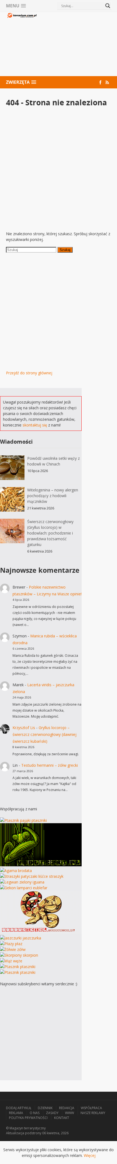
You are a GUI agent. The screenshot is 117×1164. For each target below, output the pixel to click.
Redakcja (66, 1108)
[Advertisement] (74, 44)
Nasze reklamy (93, 1113)
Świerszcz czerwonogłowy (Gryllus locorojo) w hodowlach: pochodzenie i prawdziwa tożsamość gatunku (50, 533)
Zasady (52, 1113)
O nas (34, 1113)
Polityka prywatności (28, 1117)
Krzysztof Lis (24, 727)
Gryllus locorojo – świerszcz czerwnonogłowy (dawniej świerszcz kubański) (44, 734)
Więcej (90, 1155)
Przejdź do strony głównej (29, 372)
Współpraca (91, 1108)
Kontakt (61, 1117)
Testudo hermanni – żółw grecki (49, 765)
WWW (69, 1113)
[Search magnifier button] (108, 6)
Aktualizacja (15, 1133)
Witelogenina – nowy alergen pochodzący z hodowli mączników (52, 495)
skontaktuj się (35, 425)
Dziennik (45, 1108)
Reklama (16, 1113)
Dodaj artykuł (18, 1108)
